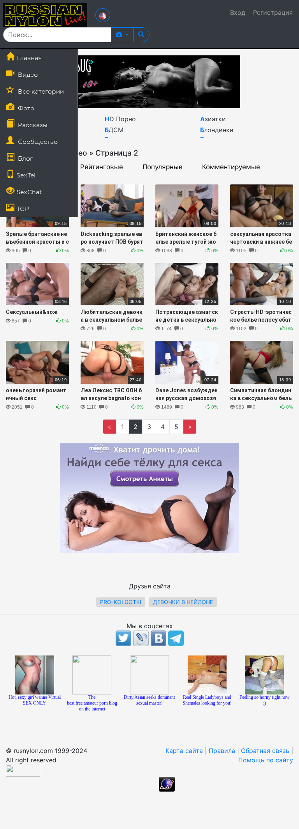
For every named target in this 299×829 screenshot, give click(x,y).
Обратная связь (265, 751)
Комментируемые (231, 167)
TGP (21, 209)
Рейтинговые (101, 167)
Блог (24, 158)
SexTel (24, 175)
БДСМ (114, 130)
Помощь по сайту (265, 760)
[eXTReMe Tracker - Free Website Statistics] (167, 783)
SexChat (28, 192)
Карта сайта (184, 751)
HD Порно (120, 119)
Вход (237, 12)
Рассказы (31, 125)
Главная (28, 58)
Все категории (40, 91)
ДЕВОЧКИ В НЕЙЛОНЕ (183, 602)
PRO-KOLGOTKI (120, 602)
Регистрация (273, 12)
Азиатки (213, 119)
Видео (27, 74)
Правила (222, 751)
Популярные (162, 167)
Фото (25, 108)
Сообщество (37, 141)
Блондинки (217, 130)
